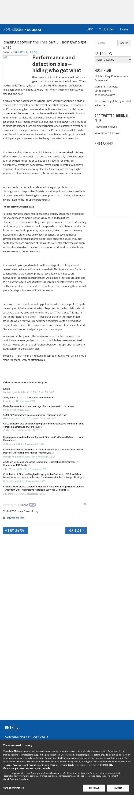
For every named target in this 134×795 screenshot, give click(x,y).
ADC (90, 29)
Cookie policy (106, 765)
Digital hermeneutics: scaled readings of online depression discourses (38, 406)
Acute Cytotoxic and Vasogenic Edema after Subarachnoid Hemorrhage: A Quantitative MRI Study (40, 463)
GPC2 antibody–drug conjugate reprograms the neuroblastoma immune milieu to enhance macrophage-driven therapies (43, 425)
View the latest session (107, 133)
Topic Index (106, 29)
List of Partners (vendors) (15, 779)
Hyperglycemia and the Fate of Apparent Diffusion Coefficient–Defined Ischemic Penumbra (43, 439)
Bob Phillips (35, 52)
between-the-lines (15, 518)
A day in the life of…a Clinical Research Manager (28, 397)
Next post (74, 530)
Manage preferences (13, 788)
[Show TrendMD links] (84, 504)
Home (124, 29)
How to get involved (106, 126)
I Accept (118, 788)
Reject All (94, 788)
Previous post (16, 530)
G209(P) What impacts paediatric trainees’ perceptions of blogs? (35, 415)
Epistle (6, 389)
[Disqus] (45, 579)
